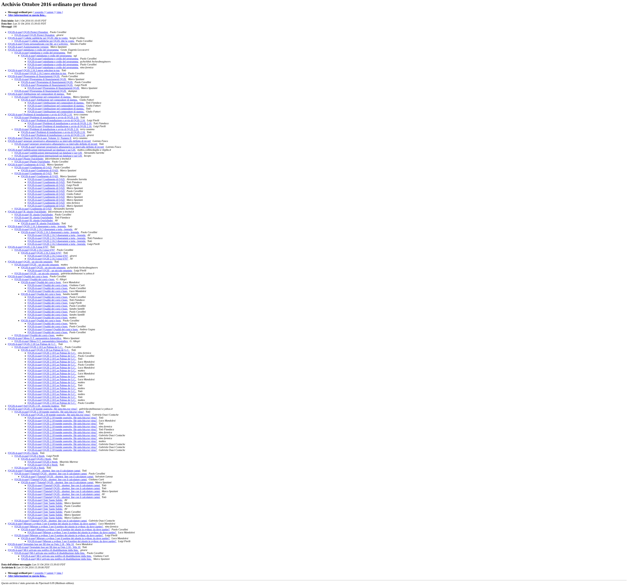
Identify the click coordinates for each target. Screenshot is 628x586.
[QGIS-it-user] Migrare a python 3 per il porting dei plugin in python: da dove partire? (52, 523)
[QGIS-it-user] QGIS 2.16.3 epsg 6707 (28, 247)
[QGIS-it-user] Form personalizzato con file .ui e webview (38, 44)
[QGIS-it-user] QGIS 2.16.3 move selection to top (34, 70)
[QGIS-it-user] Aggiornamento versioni (28, 46)
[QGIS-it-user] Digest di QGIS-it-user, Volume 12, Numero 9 (40, 138)
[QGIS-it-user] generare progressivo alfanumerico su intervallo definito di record (49, 141)
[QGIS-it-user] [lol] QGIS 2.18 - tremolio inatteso (34, 406)
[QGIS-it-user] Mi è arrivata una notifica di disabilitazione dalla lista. (43, 550)
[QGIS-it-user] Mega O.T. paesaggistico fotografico (35, 338)
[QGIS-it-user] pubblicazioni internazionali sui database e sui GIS (42, 149)
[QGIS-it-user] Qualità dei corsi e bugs (28, 276)
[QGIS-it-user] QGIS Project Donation (28, 32)
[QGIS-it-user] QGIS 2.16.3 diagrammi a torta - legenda (37, 226)
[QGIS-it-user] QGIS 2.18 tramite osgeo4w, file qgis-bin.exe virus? (43, 408)
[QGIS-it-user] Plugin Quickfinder (26, 158)
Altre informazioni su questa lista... (27, 15)
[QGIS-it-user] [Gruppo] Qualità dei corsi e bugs (52, 329)
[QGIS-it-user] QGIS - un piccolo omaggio (30, 261)
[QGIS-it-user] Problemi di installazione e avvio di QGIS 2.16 (40, 114)
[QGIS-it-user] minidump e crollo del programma (33, 49)
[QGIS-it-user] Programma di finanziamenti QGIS (34, 76)
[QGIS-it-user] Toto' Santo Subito (45, 500)
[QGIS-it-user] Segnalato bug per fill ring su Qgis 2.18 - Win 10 (41, 544)
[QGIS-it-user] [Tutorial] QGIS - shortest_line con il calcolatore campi (44, 470)
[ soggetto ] (39, 12)
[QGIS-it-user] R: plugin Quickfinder (27, 211)
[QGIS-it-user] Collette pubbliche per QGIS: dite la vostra (38, 38)
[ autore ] (50, 12)
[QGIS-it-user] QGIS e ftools (23, 453)
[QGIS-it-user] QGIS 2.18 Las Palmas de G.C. (32, 344)
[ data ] (59, 12)
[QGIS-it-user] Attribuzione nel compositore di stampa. (36, 94)
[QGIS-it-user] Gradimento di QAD (27, 164)
